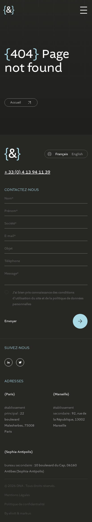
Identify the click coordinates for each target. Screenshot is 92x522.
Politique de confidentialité (24, 504)
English (77, 154)
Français (61, 154)
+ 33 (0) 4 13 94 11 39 (27, 172)
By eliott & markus (17, 513)
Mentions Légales (17, 495)
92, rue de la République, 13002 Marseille (69, 419)
